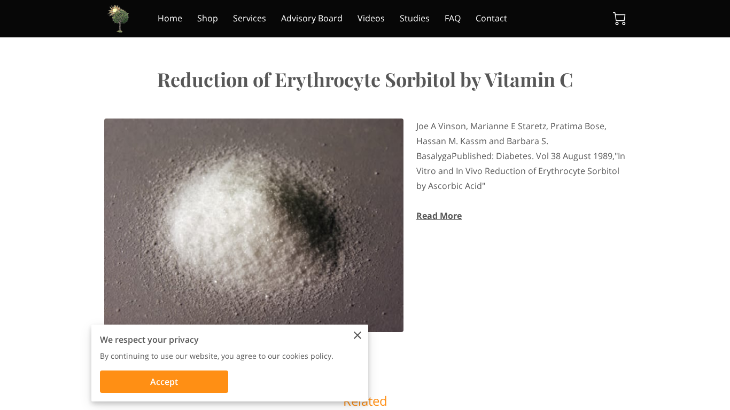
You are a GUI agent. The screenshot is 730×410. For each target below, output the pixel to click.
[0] (619, 18)
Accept (164, 382)
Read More (439, 216)
